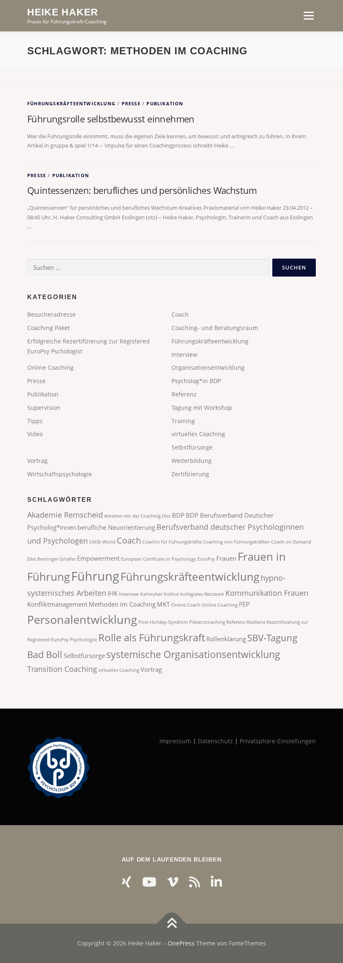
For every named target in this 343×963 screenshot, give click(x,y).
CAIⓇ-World (102, 542)
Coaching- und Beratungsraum (215, 328)
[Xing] (126, 881)
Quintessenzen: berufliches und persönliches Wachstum (142, 190)
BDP (178, 515)
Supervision (43, 408)
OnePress (181, 943)
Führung (95, 576)
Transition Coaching (62, 669)
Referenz (184, 394)
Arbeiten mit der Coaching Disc (137, 516)
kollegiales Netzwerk (202, 594)
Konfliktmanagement (57, 604)
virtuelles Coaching (198, 434)
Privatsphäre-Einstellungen (278, 741)
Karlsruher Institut (159, 594)
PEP (244, 604)
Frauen (226, 558)
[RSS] (194, 881)
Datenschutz (215, 741)
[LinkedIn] (216, 881)
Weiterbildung (192, 461)
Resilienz (255, 622)
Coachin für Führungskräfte (172, 542)
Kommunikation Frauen (266, 593)
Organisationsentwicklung (208, 367)
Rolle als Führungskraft (151, 637)
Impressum (175, 741)
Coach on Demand (291, 542)
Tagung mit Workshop (202, 408)
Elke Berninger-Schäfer (51, 559)
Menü (308, 15)
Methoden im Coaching (122, 604)
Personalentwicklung (82, 619)
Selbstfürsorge (192, 447)
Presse (131, 103)
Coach (180, 314)
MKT (163, 604)
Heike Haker (62, 12)
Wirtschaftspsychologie (59, 474)
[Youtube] (149, 881)
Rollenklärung (226, 639)
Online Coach (185, 605)
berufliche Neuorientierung (116, 527)
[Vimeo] (172, 881)
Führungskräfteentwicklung (71, 103)
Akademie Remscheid (65, 515)
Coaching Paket (48, 328)
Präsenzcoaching (207, 622)
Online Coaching (50, 367)
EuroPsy (206, 559)
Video (35, 434)
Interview (184, 354)
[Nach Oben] (172, 924)
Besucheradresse (51, 314)
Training (183, 421)
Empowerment (98, 558)
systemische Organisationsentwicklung (193, 654)
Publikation (164, 103)
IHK (113, 593)
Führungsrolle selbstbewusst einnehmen (111, 118)
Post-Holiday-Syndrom (163, 622)
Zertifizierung (190, 474)
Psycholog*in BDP (196, 381)
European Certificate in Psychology (158, 559)
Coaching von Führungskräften (236, 542)
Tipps (35, 421)
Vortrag (37, 461)
